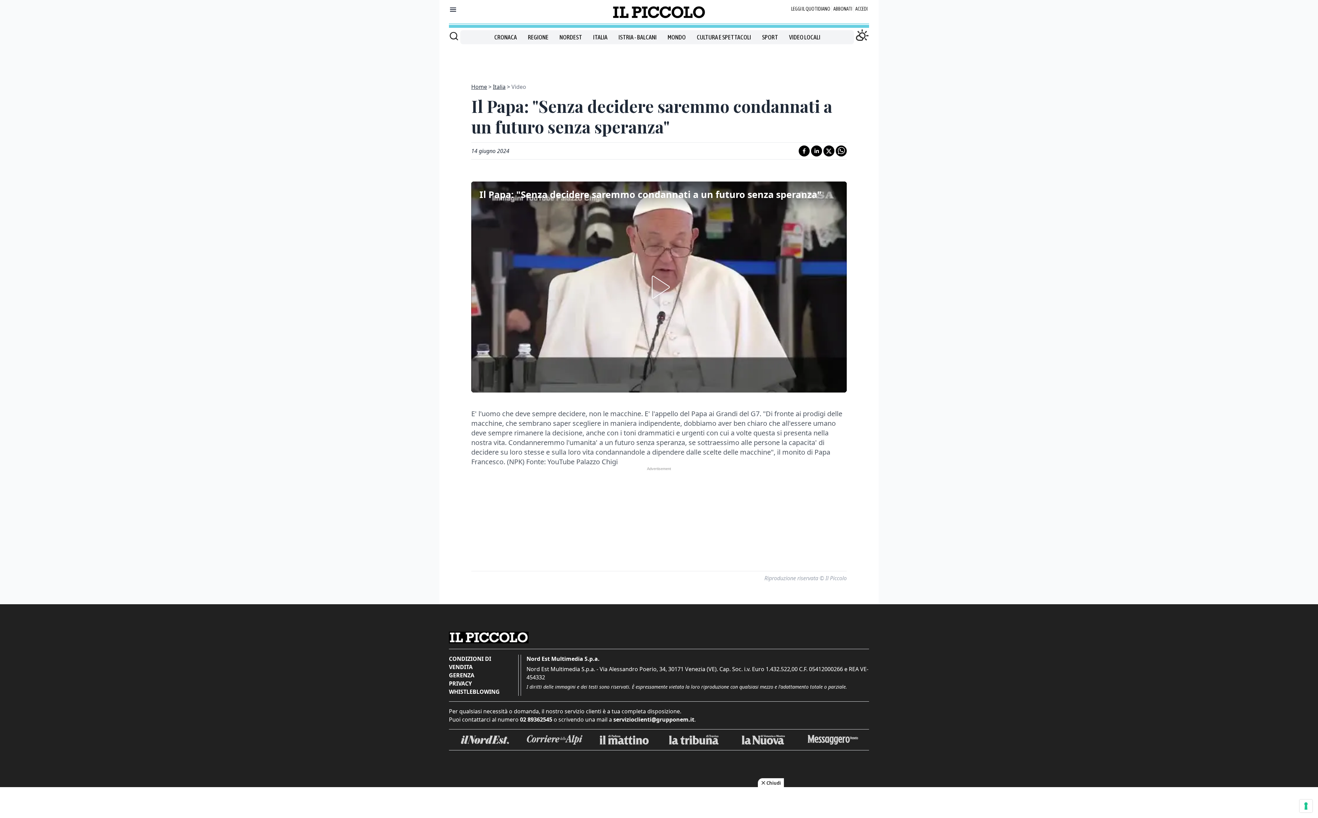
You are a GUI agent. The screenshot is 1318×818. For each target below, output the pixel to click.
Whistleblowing (474, 692)
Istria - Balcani (637, 37)
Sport (770, 37)
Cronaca (505, 37)
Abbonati (842, 9)
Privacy (460, 683)
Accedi (861, 9)
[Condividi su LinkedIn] (816, 150)
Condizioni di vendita (470, 663)
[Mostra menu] (453, 9)
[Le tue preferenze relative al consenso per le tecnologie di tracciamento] (1306, 806)
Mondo (677, 37)
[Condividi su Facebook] (804, 150)
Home (479, 87)
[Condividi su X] (828, 150)
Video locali (804, 37)
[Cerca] (454, 36)
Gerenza (461, 675)
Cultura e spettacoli (724, 37)
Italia (600, 37)
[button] (659, 287)
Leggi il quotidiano (810, 9)
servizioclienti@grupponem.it (653, 719)
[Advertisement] (659, 59)
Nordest (570, 37)
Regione (538, 37)
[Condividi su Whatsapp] (841, 150)
